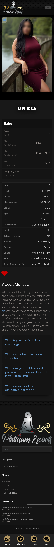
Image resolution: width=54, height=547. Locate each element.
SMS (47, 544)
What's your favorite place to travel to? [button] (25, 356)
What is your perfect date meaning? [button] (23, 342)
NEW (5, 481)
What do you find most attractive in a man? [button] (21, 388)
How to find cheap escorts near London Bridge (17, 519)
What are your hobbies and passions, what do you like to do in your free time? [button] (26, 372)
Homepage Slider (9, 466)
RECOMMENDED (9, 493)
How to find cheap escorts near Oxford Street (17, 507)
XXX (5, 485)
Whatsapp (7, 544)
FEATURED (7, 489)
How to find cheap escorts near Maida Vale (16, 513)
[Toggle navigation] (48, 8)
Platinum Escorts (31, 528)
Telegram (20, 544)
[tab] (27, 342)
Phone (34, 544)
